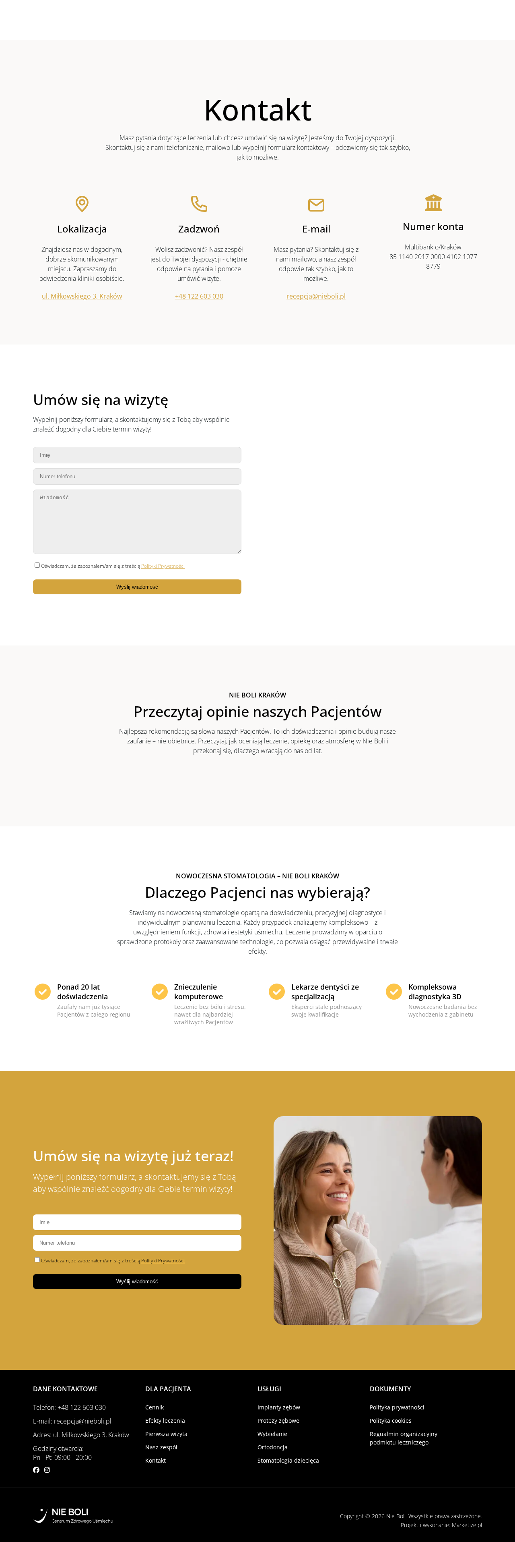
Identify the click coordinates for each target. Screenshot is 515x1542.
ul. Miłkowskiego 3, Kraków (82, 296)
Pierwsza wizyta (166, 1434)
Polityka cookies (391, 1420)
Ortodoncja (273, 1447)
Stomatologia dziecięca (288, 1460)
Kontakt (155, 1460)
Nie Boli (396, 1516)
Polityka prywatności (397, 1407)
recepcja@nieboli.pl (316, 296)
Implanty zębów (279, 1407)
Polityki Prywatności (163, 565)
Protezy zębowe (278, 1420)
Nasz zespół (161, 1447)
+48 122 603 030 (199, 296)
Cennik (154, 1407)
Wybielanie (272, 1434)
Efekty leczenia (165, 1420)
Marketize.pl (467, 1525)
